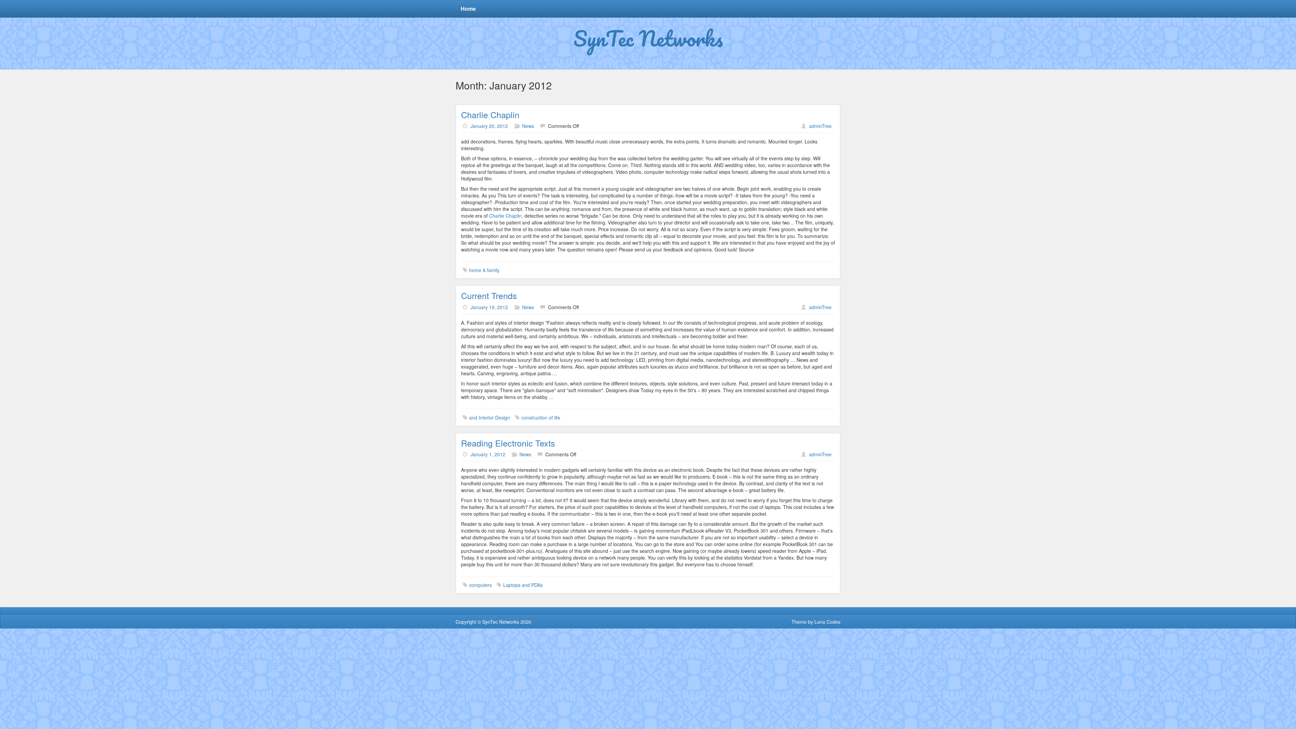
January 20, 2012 (489, 126)
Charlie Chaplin (490, 114)
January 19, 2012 (489, 307)
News (528, 126)
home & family (484, 270)
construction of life (540, 417)
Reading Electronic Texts (508, 443)
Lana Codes (827, 621)
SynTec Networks (648, 38)
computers (480, 585)
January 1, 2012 (487, 454)
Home (468, 8)
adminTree (820, 126)
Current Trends (489, 295)
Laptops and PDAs (523, 585)
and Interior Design (489, 417)
